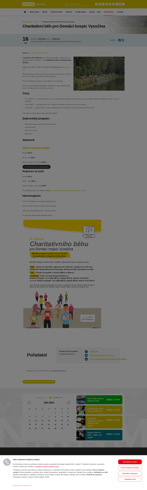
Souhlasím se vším (130, 462)
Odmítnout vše (130, 479)
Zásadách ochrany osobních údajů (47, 466)
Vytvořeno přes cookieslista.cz (22, 485)
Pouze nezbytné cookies (130, 468)
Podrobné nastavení (130, 473)
